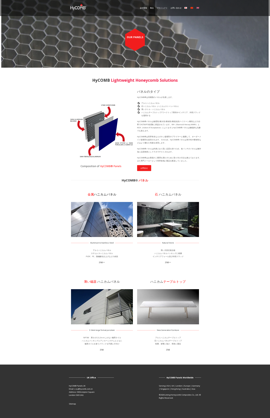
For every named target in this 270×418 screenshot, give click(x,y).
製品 (152, 8)
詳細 (102, 349)
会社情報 (143, 8)
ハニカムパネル (168, 194)
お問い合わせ (176, 8)
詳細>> (102, 262)
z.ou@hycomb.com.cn (83, 389)
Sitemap (72, 404)
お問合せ (144, 168)
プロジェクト (162, 8)
